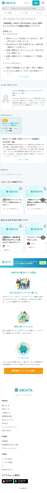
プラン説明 (8, 13)
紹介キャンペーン (8, 420)
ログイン (27, 3)
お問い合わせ (6, 430)
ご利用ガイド (6, 413)
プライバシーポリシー (9, 448)
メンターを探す (7, 459)
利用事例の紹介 (7, 416)
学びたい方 (5, 409)
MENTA (24, 488)
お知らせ (5, 423)
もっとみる (24, 76)
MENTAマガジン (7, 469)
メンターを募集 (7, 462)
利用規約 (5, 441)
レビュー (39, 13)
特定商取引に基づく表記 (10, 445)
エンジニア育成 (20, 19)
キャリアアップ (31, 19)
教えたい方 (5, 405)
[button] (43, 200)
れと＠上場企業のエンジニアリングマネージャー (28, 91)
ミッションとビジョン (9, 427)
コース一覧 (23, 13)
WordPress (11, 19)
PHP (5, 19)
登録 (36, 3)
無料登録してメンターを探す (23, 370)
